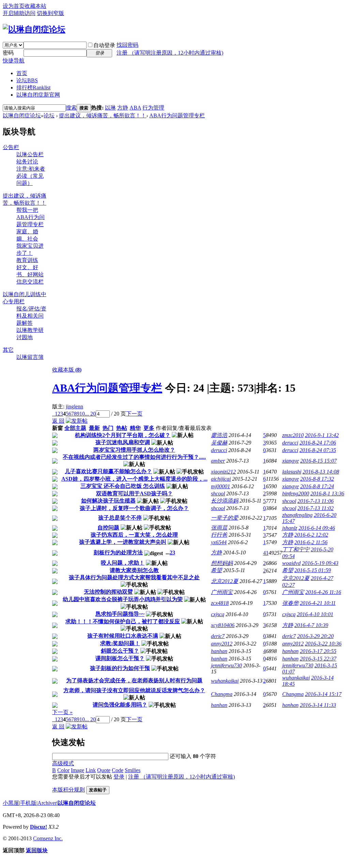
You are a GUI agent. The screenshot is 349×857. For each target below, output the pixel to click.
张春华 (290, 603)
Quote (103, 770)
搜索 (71, 108)
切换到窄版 (50, 13)
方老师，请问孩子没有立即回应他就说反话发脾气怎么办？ (134, 690)
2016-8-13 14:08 (321, 472)
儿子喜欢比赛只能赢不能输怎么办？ (108, 471)
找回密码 (127, 45)
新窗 (57, 428)
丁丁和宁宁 (295, 549)
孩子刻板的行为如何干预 (120, 668)
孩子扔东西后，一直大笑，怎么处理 (134, 535)
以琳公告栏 (30, 154)
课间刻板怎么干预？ (120, 658)
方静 (122, 108)
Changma (221, 694)
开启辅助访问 (19, 13)
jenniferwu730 (226, 665)
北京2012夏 (224, 581)
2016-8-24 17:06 (318, 443)
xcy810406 (222, 625)
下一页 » (62, 712)
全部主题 (75, 428)
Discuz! (38, 827)
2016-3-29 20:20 (315, 636)
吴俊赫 (219, 443)
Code (117, 770)
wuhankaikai (225, 681)
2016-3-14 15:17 (323, 694)
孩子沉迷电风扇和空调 (122, 442)
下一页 (134, 414)
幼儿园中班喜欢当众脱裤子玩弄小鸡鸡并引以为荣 (123, 599)
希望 (216, 570)
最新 (94, 428)
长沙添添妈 (224, 501)
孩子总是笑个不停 (120, 518)
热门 (108, 428)
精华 (135, 428)
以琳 (110, 108)
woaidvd (291, 563)
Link (91, 770)
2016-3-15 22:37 (318, 659)
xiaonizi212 (223, 472)
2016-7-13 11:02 (316, 508)
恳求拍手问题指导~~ (120, 614)
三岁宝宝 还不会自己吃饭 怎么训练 (122, 486)
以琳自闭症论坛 (22, 115)
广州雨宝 (222, 592)
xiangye (290, 461)
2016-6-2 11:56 (311, 542)
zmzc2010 (293, 435)
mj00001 (220, 486)
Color (63, 770)
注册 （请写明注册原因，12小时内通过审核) (170, 53)
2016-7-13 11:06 (316, 501)
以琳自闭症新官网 (38, 95)
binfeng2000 (295, 493)
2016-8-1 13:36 (327, 493)
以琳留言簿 (30, 357)
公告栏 (11, 147)
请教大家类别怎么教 (134, 570)
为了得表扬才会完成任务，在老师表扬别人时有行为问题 (134, 680)
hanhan (219, 651)
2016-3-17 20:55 (318, 651)
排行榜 (33, 87)
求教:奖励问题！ (120, 643)
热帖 (121, 428)
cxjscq (217, 614)
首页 (21, 73)
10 (82, 414)
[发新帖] (77, 421)
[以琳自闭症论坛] (34, 29)
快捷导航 (14, 60)
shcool (218, 493)
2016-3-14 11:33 (318, 705)
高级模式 (63, 763)
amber (218, 461)
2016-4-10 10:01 (315, 614)
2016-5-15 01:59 (312, 570)
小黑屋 (11, 803)
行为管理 (153, 108)
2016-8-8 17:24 (317, 486)
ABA (135, 108)
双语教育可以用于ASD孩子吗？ (134, 493)
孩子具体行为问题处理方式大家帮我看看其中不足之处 (134, 577)
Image (77, 770)
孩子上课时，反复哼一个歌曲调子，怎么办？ (134, 508)
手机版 (28, 803)
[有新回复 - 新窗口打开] (55, 436)
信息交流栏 (30, 282)
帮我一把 (27, 210)
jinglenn (74, 406)
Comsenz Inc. (48, 838)
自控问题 (108, 528)
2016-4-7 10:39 (311, 625)
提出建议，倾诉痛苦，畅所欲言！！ (102, 115)
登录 (118, 777)
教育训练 (27, 260)
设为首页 (14, 6)
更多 (148, 428)
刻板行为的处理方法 (118, 552)
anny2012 (221, 644)
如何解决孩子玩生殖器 (108, 501)
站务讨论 (27, 161)
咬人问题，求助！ (123, 563)
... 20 (90, 414)
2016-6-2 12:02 (311, 535)
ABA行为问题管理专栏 (177, 115)
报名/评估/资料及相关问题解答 (31, 316)
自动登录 (104, 45)
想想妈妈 (222, 563)
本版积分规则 (68, 790)
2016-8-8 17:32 (317, 479)
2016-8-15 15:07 (318, 461)
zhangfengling (297, 515)
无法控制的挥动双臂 (108, 592)
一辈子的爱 (224, 518)
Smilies (132, 770)
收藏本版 (66, 370)
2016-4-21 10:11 (318, 603)
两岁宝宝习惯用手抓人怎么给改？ (134, 450)
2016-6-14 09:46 (317, 528)
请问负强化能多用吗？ (120, 705)
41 (266, 553)
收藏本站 (35, 6)
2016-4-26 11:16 (323, 592)
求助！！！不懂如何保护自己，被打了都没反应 (122, 621)
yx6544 (219, 542)
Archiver (47, 803)
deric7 (218, 636)
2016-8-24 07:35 (318, 450)
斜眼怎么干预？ (120, 651)
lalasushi (291, 472)
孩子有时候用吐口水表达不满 (122, 636)
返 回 (58, 421)
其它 (8, 350)
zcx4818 (220, 603)
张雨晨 (219, 528)
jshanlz (289, 528)
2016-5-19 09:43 (320, 563)
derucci (290, 443)
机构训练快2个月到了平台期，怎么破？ (122, 435)
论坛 (27, 80)
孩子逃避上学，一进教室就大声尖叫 (122, 542)
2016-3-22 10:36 (323, 644)
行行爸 (219, 535)
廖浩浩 (219, 435)
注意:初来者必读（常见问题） (30, 176)
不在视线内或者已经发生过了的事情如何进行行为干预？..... (134, 457)
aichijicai (221, 479)
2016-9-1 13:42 (322, 435)
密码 (8, 53)
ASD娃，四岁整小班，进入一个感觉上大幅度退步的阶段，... (134, 479)
